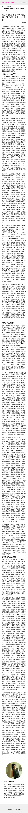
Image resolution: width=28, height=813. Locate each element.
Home (3, 6)
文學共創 (9, 6)
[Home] (9, 2)
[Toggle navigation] (24, 2)
